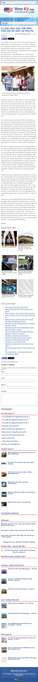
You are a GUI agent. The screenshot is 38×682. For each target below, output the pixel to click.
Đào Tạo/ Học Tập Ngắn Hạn (11, 444)
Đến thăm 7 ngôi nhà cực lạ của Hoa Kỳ (17, 335)
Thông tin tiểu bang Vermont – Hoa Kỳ (21, 589)
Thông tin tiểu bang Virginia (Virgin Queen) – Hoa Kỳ (20, 579)
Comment (4, 391)
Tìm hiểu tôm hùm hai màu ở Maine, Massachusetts (20, 472)
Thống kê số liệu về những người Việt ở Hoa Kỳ (19, 319)
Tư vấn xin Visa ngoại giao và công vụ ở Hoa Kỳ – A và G (22, 638)
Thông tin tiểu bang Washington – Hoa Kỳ (22, 569)
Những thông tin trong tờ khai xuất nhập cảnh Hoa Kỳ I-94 (22, 658)
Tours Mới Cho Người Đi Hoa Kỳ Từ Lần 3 (15, 423)
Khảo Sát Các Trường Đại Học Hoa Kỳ (14, 432)
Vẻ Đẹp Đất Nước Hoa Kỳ (24, 34)
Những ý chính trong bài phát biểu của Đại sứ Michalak (21, 453)
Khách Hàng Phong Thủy (14, 556)
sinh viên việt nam (13, 361)
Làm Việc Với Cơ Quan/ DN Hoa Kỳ (13, 435)
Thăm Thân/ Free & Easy (10, 441)
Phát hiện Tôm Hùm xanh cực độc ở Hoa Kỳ (18, 338)
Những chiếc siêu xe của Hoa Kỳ (19, 502)
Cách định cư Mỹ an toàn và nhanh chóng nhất (17, 530)
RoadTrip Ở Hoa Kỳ (8, 438)
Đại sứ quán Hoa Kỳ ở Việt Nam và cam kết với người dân (21, 648)
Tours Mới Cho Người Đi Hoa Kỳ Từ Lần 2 (15, 420)
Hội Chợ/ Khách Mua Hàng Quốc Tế (13, 429)
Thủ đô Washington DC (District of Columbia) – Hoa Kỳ (20, 624)
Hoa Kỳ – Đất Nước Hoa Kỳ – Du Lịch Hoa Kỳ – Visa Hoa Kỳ (21, 674)
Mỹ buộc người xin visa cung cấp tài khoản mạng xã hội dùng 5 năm (18, 524)
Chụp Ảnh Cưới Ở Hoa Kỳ (10, 426)
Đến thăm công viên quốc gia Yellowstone (18, 482)
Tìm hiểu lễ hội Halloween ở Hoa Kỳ (15, 321)
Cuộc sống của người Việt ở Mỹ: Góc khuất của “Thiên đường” (17, 536)
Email (3, 378)
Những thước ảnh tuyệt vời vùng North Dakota (21, 492)
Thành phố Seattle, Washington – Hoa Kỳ (22, 613)
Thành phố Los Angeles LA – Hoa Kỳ (20, 603)
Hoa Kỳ (5, 361)
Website (3, 385)
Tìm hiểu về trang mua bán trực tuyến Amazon (21, 463)
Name (3, 372)
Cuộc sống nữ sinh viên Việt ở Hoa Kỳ (16, 307)
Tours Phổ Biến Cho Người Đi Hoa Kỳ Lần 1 (16, 417)
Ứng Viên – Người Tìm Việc (14, 546)
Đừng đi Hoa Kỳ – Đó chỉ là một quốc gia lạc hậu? (20, 313)
